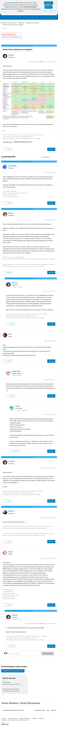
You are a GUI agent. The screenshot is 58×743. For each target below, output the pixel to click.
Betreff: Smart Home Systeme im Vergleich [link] (14, 24)
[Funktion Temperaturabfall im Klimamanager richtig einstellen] (53, 158)
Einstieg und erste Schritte (34, 23)
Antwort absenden (47, 669)
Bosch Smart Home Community (9, 23)
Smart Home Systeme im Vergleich (12, 705)
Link (43, 140)
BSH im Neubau (7, 698)
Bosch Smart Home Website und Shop (14, 726)
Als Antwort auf (18, 292)
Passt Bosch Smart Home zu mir (23, 144)
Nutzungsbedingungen (13, 734)
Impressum (4, 734)
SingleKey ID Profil (38, 726)
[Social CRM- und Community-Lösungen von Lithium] (5, 739)
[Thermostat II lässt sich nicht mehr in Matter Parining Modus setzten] (55, 158)
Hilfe (47, 726)
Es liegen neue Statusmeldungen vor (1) (12, 37)
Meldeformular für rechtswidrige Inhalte (14, 686)
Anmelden (53, 726)
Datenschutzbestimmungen (26, 734)
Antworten (51, 151)
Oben (54, 734)
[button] (48, 3)
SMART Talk (22, 23)
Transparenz (43, 734)
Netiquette (36, 734)
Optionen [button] (4, 28)
